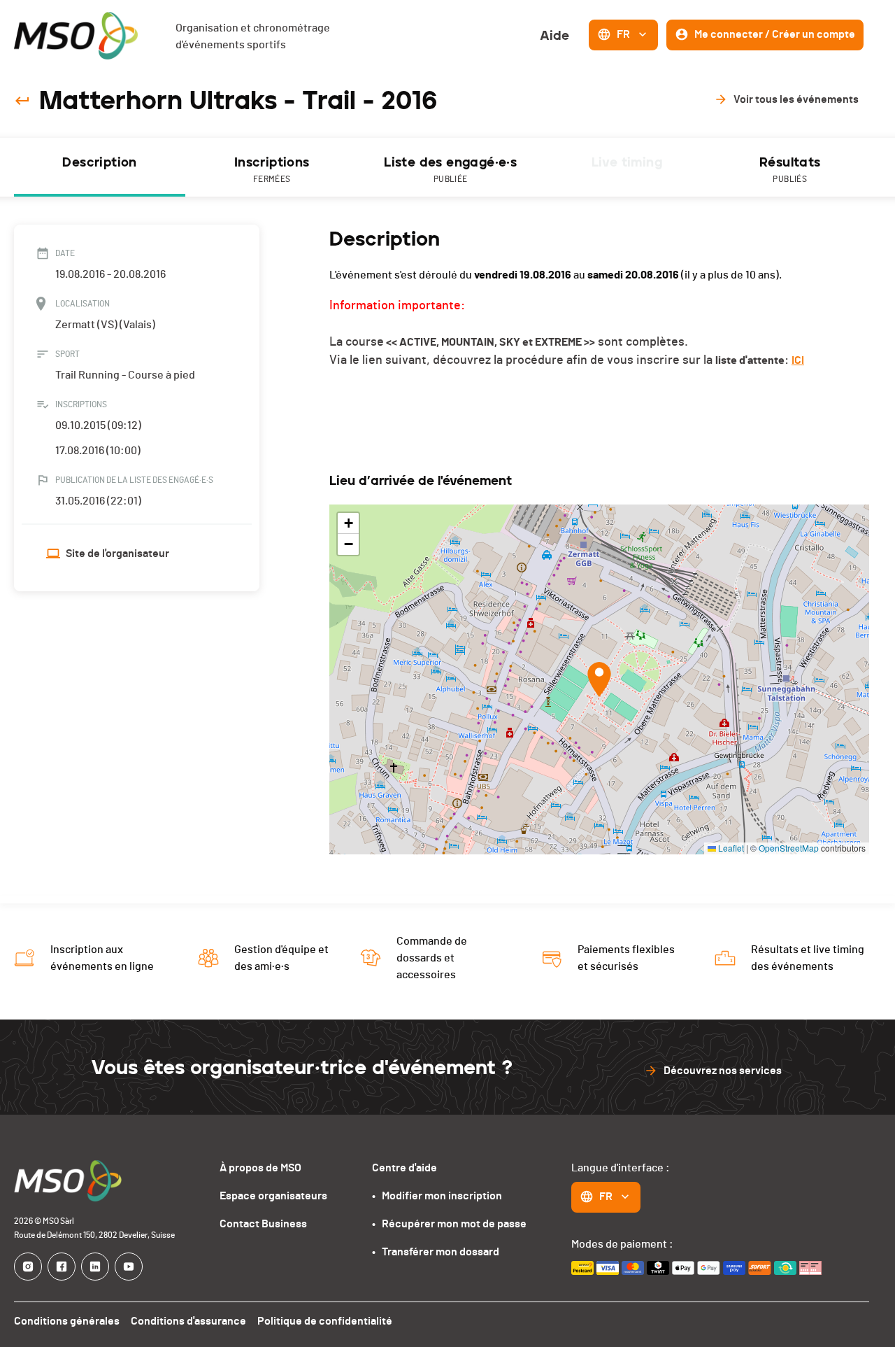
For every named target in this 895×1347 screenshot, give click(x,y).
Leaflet (730, 848)
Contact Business (263, 1223)
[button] (599, 679)
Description (99, 162)
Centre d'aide (404, 1167)
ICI (798, 360)
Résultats (790, 169)
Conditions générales (67, 1321)
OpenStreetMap (789, 848)
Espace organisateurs (273, 1195)
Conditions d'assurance (188, 1321)
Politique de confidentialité (324, 1321)
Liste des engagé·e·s (450, 169)
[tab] (99, 167)
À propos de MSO (260, 1167)
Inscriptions (272, 169)
